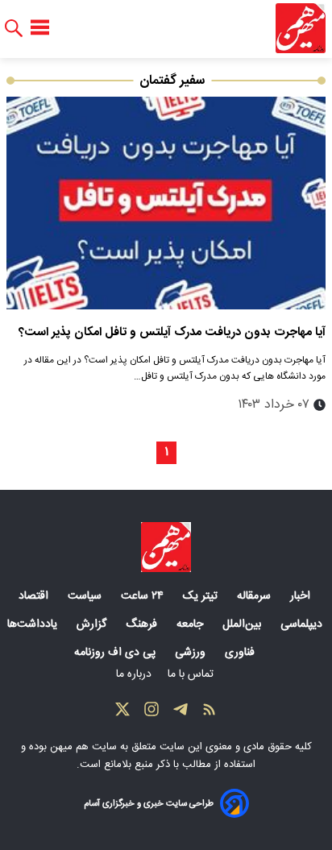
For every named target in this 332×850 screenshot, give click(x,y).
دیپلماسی (303, 624)
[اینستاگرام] (151, 713)
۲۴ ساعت (144, 596)
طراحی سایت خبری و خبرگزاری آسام (149, 803)
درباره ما (135, 674)
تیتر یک (202, 596)
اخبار (301, 596)
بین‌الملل (243, 624)
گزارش (93, 624)
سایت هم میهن (83, 747)
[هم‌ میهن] (166, 547)
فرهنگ (143, 624)
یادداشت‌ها (33, 624)
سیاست (86, 596)
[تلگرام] (180, 713)
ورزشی (192, 652)
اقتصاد (35, 596)
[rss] (209, 713)
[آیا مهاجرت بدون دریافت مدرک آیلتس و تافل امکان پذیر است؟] (166, 203)
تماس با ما (192, 674)
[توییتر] (122, 713)
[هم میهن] (301, 28)
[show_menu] (40, 28)
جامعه (191, 624)
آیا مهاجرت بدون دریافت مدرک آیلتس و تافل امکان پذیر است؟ (172, 332)
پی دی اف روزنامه (116, 652)
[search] (14, 28)
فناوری (241, 652)
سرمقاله (255, 596)
